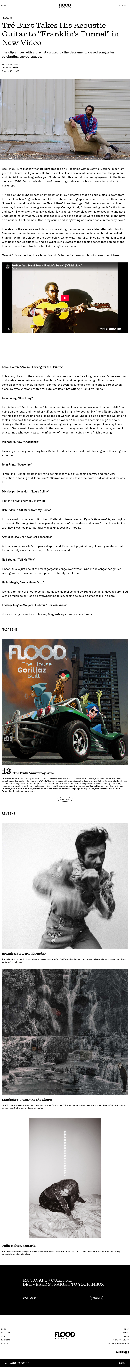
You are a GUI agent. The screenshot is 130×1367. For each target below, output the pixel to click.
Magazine (65, 629)
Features (5, 1333)
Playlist (7, 18)
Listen (4, 1343)
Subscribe (96, 1298)
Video (4, 1336)
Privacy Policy (121, 1340)
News (3, 1329)
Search (125, 1336)
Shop (126, 1329)
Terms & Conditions (118, 1343)
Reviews (65, 813)
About (126, 1333)
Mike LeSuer (14, 64)
